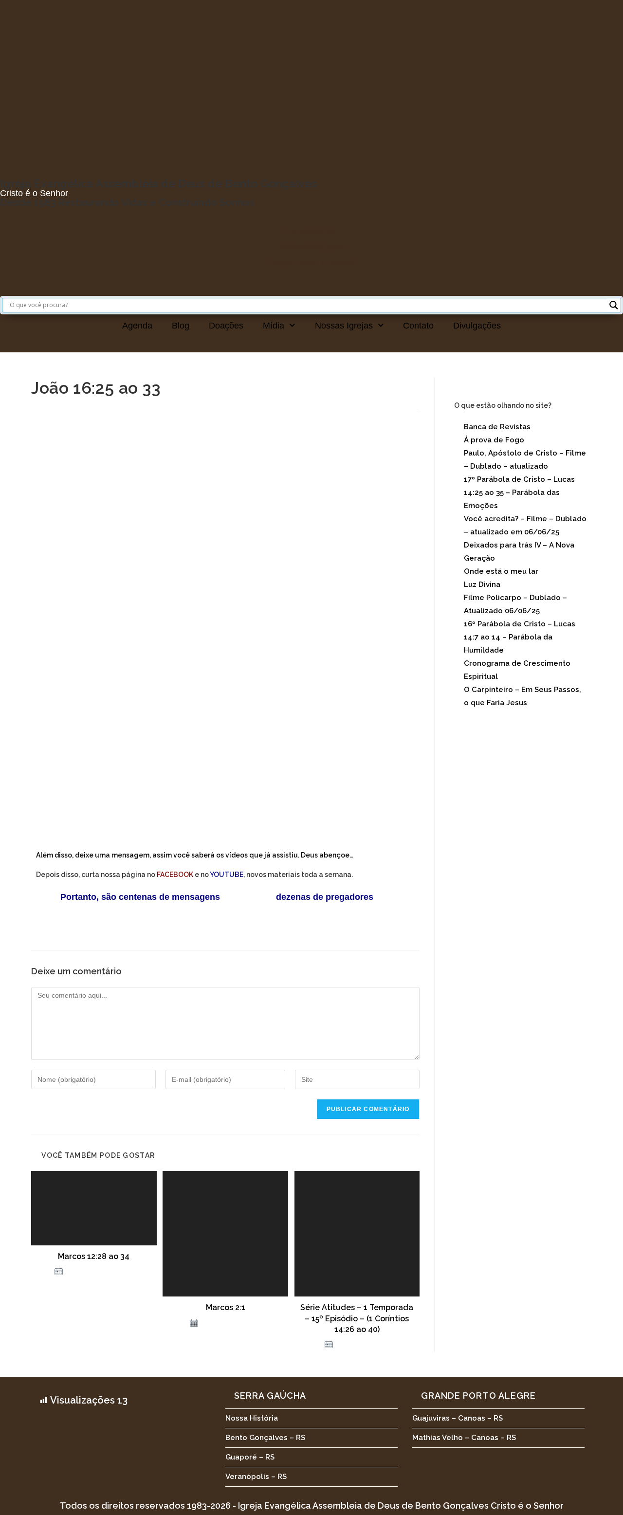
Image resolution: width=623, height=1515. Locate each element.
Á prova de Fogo (494, 440)
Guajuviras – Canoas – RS (457, 1418)
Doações (226, 325)
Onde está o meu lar (501, 571)
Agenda (137, 325)
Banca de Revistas (497, 426)
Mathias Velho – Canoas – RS (464, 1437)
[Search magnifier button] (614, 305)
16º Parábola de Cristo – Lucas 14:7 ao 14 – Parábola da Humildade (519, 637)
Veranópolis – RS (256, 1476)
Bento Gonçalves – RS (265, 1437)
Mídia (273, 325)
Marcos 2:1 (225, 1307)
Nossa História (251, 1418)
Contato (418, 325)
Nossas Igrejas (344, 325)
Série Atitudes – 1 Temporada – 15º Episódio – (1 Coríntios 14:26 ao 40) (356, 1318)
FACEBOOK (175, 874)
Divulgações (477, 325)
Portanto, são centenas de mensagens (128, 897)
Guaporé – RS (250, 1457)
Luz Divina (482, 584)
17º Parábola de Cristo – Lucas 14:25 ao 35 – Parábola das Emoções (519, 492)
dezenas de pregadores (324, 897)
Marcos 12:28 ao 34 (93, 1256)
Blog (180, 325)
